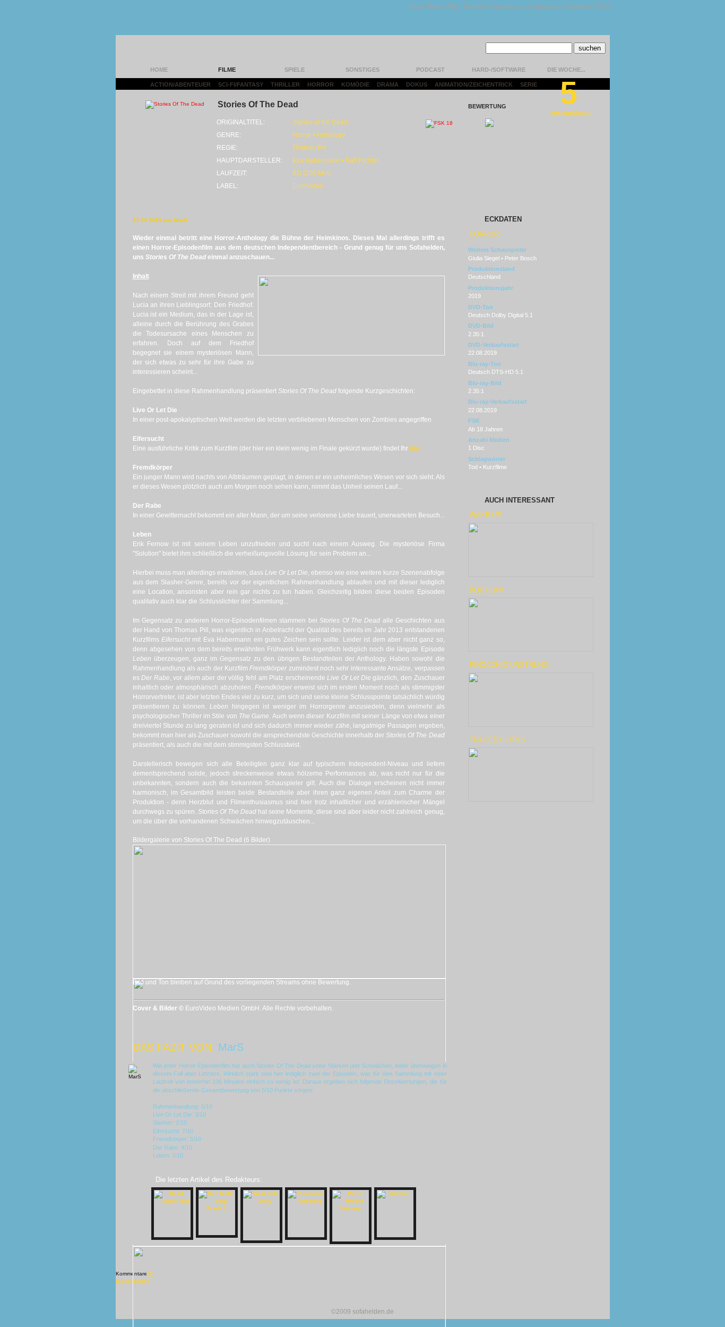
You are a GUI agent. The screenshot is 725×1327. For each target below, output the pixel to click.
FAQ (452, 6)
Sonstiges (362, 69)
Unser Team (425, 6)
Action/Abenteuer (180, 84)
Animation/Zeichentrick (474, 84)
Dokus (416, 84)
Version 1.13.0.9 (588, 6)
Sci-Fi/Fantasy (240, 84)
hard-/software (498, 69)
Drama (388, 84)
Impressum (546, 6)
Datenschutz (508, 6)
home (159, 69)
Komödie (355, 84)
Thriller (285, 84)
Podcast (430, 69)
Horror (320, 84)
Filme (227, 69)
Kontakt (474, 6)
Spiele (294, 69)
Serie (528, 84)
